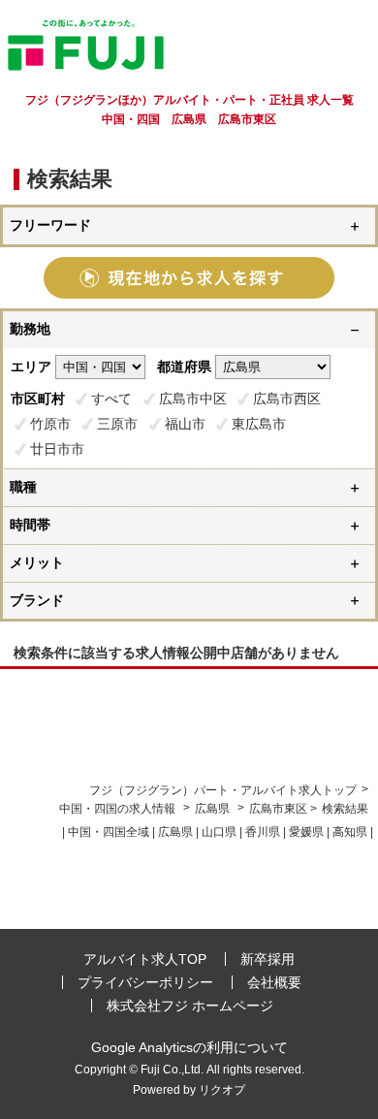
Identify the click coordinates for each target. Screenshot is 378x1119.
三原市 (117, 424)
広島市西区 (287, 398)
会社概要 (274, 982)
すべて (111, 398)
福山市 (185, 424)
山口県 (219, 832)
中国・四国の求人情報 (118, 808)
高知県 (349, 832)
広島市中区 (193, 398)
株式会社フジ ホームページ (190, 1005)
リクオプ (222, 1090)
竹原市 (50, 424)
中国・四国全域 (108, 832)
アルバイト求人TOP (144, 959)
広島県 (212, 808)
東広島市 (259, 424)
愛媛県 (306, 832)
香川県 (262, 832)
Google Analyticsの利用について (189, 1047)
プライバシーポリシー (145, 982)
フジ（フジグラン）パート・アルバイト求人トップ (223, 790)
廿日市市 (57, 449)
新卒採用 (267, 959)
